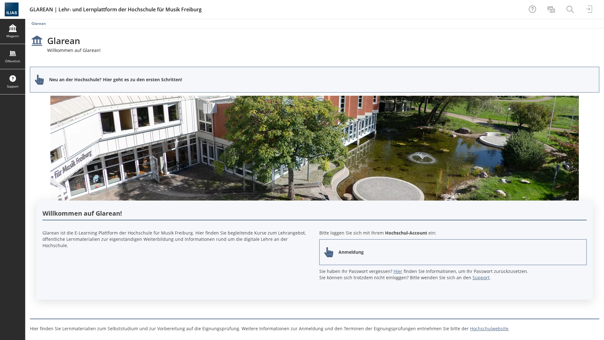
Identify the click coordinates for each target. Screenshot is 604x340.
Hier (398, 271)
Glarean (38, 23)
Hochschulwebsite (489, 329)
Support (481, 277)
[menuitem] (552, 9)
